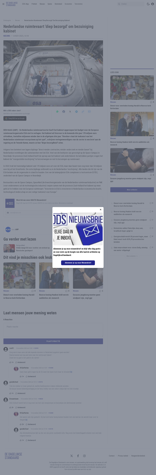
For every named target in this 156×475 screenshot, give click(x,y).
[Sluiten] (100, 209)
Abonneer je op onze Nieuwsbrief (78, 263)
